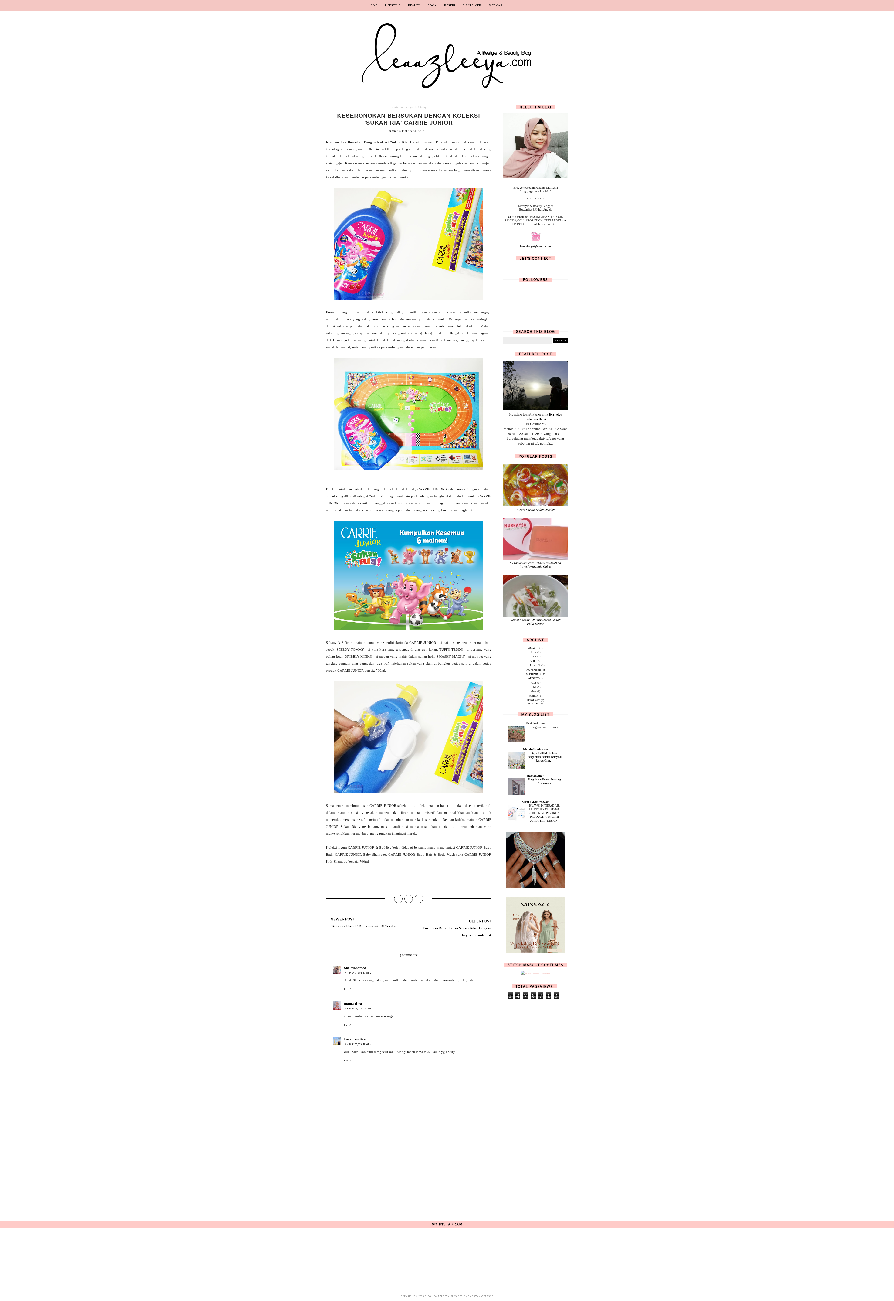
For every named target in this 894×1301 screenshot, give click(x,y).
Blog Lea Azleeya (437, 1296)
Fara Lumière (355, 1039)
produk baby (418, 107)
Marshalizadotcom (535, 749)
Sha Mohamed (355, 968)
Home (373, 5)
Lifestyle (392, 5)
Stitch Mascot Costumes (535, 965)
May (533, 691)
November (533, 669)
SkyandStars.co (482, 1296)
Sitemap (495, 5)
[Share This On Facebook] (398, 899)
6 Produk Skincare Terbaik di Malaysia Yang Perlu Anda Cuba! (535, 565)
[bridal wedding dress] (535, 951)
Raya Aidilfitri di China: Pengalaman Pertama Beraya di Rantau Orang (545, 757)
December (534, 665)
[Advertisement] (409, 1169)
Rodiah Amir (535, 775)
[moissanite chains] (535, 887)
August (533, 648)
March (533, 695)
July (534, 652)
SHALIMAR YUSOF (535, 802)
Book (432, 5)
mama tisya (353, 1003)
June (533, 656)
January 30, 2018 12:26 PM (358, 1044)
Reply (347, 989)
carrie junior (399, 107)
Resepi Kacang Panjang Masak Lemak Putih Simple (535, 621)
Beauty (414, 5)
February (533, 700)
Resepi (449, 5)
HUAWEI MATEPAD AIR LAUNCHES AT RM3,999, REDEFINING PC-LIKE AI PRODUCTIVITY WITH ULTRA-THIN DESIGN (544, 813)
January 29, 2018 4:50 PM (357, 1008)
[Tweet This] (408, 899)
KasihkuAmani (535, 723)
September (533, 674)
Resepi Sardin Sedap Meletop (536, 509)
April (533, 661)
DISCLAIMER (472, 5)
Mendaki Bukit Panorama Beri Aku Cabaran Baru (535, 416)
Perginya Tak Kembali (544, 727)
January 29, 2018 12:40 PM (358, 973)
